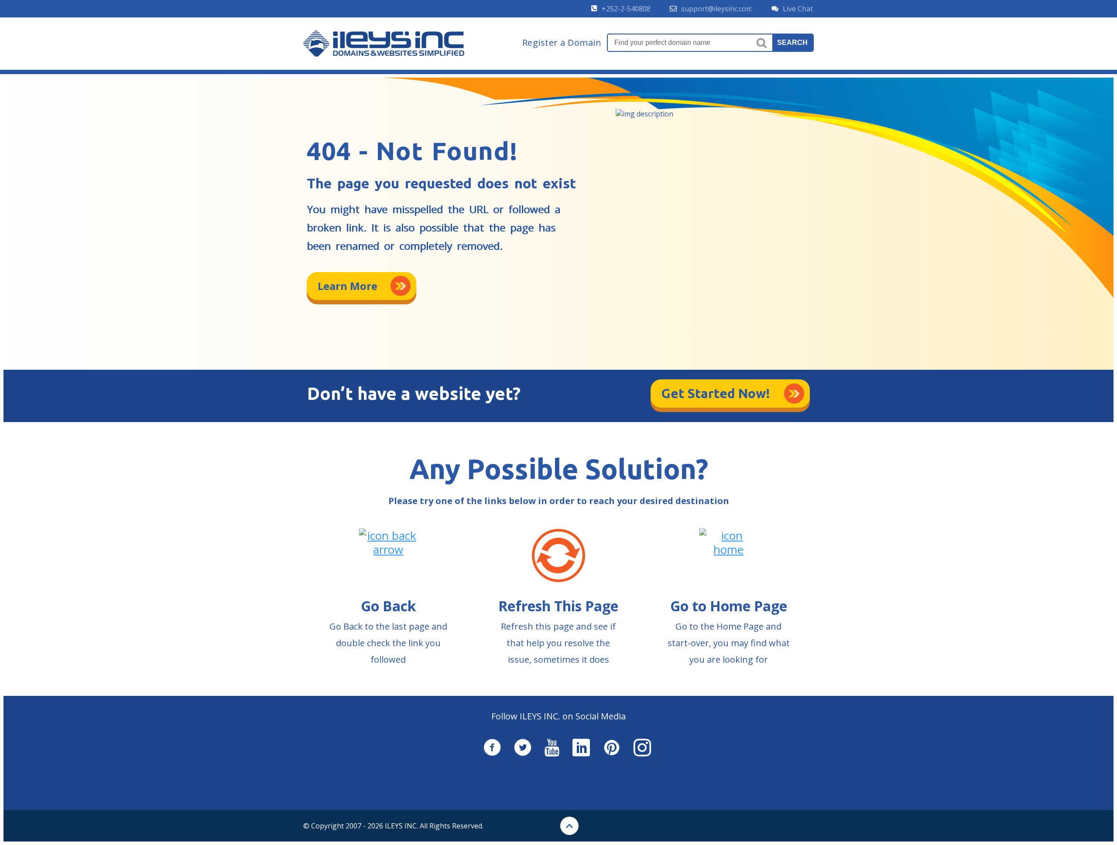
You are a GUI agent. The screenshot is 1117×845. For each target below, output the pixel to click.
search (792, 42)
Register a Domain (562, 42)
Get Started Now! (715, 393)
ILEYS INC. (401, 826)
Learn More (347, 286)
